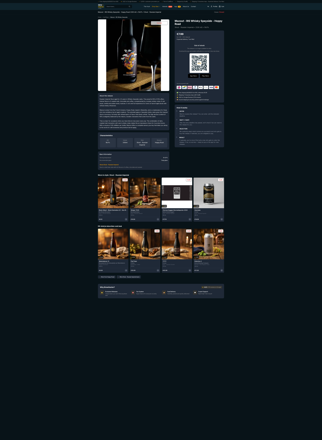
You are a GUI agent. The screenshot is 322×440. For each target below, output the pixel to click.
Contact (193, 6)
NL (208, 6)
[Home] (101, 6)
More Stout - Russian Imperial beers (129, 277)
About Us (186, 6)
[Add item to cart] (126, 219)
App (177, 6)
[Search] (129, 6)
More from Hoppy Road (106, 277)
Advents (167, 6)
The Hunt (147, 6)
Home (99, 17)
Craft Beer (106, 17)
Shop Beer (155, 6)
